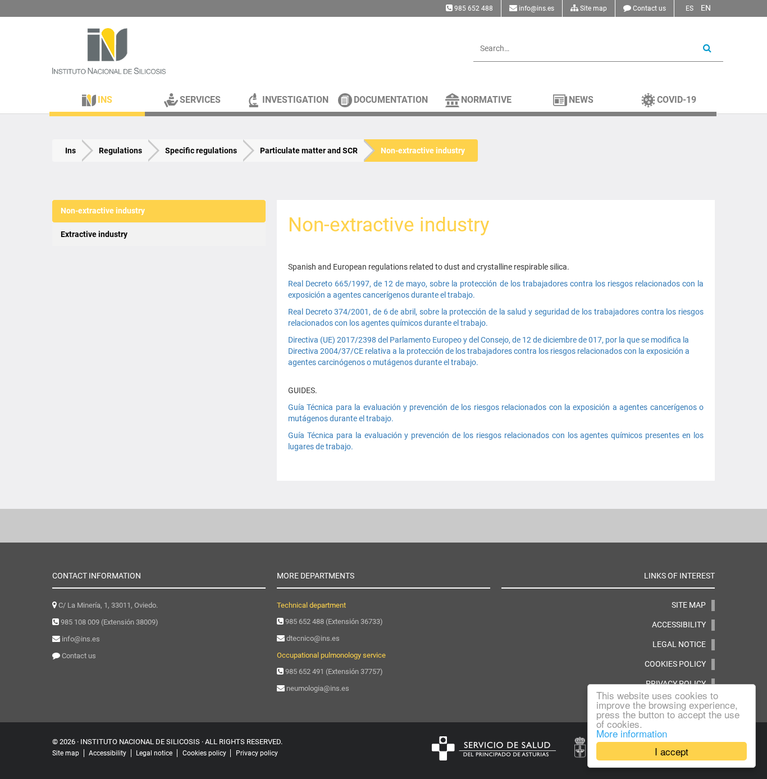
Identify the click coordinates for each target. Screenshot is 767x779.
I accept (671, 751)
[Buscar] (707, 49)
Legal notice (679, 644)
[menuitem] (159, 211)
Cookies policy (675, 663)
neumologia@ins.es (317, 688)
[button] (97, 99)
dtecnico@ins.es (313, 638)
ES (689, 8)
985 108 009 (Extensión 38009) (109, 622)
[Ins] (159, 51)
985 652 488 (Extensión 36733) (334, 621)
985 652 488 (473, 8)
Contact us (649, 8)
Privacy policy (257, 753)
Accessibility (679, 624)
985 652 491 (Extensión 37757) (334, 671)
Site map (593, 8)
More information (631, 733)
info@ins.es (536, 8)
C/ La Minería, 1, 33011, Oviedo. (108, 605)
